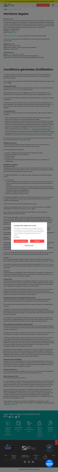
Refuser (37, 241)
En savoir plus (17, 237)
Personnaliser (29, 245)
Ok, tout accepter (21, 241)
